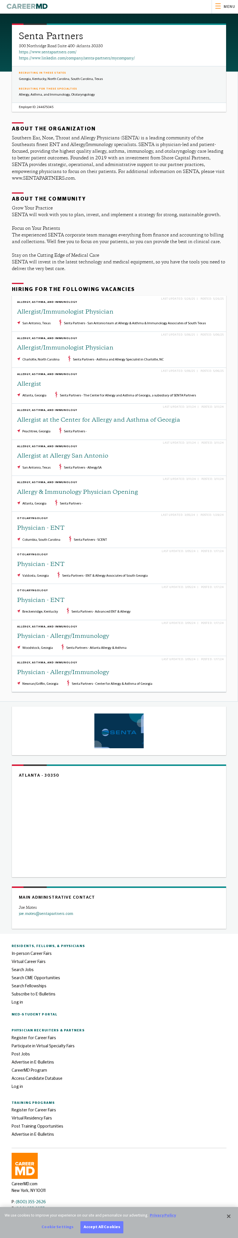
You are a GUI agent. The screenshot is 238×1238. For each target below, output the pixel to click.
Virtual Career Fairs (29, 962)
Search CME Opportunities (36, 978)
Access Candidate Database (37, 1078)
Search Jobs (23, 970)
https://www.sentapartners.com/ (48, 52)
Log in (17, 1002)
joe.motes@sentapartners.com (46, 914)
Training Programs (33, 1102)
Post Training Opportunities (37, 1126)
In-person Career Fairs (32, 953)
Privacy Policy (163, 1215)
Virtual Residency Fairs (32, 1118)
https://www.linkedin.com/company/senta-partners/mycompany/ (77, 58)
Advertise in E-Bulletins (33, 1062)
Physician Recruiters (48, 1030)
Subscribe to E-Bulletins (33, 994)
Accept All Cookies (102, 1227)
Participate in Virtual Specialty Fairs (43, 1046)
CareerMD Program (29, 1070)
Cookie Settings (57, 1227)
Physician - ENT (40, 528)
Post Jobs (21, 1054)
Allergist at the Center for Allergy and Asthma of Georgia (98, 420)
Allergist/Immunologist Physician (65, 312)
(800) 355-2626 (31, 1202)
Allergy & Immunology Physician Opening (77, 492)
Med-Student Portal (34, 1014)
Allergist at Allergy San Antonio (62, 456)
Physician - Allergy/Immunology (63, 636)
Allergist (29, 384)
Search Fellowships (29, 986)
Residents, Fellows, (48, 946)
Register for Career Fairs (34, 1038)
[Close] (228, 1216)
